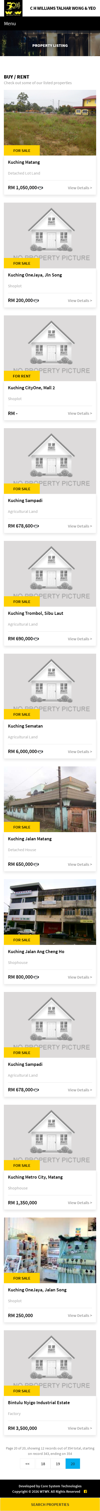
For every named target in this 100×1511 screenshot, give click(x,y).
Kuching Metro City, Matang (35, 1177)
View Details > (80, 187)
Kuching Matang (24, 162)
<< (27, 1463)
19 (58, 1463)
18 (43, 1463)
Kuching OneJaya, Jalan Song (37, 1290)
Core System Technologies (61, 1486)
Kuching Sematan (25, 726)
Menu (10, 23)
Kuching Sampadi (25, 500)
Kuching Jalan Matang (30, 839)
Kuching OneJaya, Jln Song (35, 275)
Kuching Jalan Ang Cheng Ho (36, 951)
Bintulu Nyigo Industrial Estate (39, 1402)
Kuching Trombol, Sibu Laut (35, 613)
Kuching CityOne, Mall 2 (31, 388)
